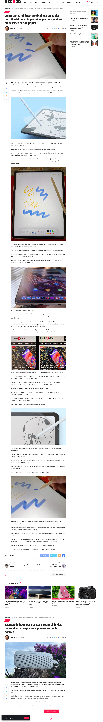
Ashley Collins (13, 28)
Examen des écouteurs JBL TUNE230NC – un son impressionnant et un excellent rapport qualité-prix (79, 42)
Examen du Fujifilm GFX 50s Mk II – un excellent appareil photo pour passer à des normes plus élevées (79, 27)
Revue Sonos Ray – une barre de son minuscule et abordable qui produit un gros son (39, 602)
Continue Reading (51, 711)
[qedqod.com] (13, 2)
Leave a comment (59, 574)
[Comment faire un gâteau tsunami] (94, 36)
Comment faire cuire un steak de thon (79, 18)
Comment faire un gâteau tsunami (78, 34)
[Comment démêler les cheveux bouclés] (94, 13)
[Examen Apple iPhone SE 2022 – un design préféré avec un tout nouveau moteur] (63, 592)
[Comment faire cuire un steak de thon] (94, 20)
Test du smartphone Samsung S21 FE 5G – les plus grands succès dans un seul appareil (16, 602)
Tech (7, 11)
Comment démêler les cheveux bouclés (79, 11)
